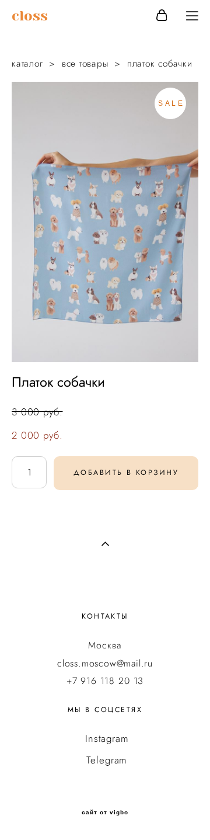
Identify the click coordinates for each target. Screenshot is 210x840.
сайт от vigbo (105, 812)
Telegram (106, 760)
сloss (30, 16)
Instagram (107, 738)
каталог (27, 63)
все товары (85, 63)
